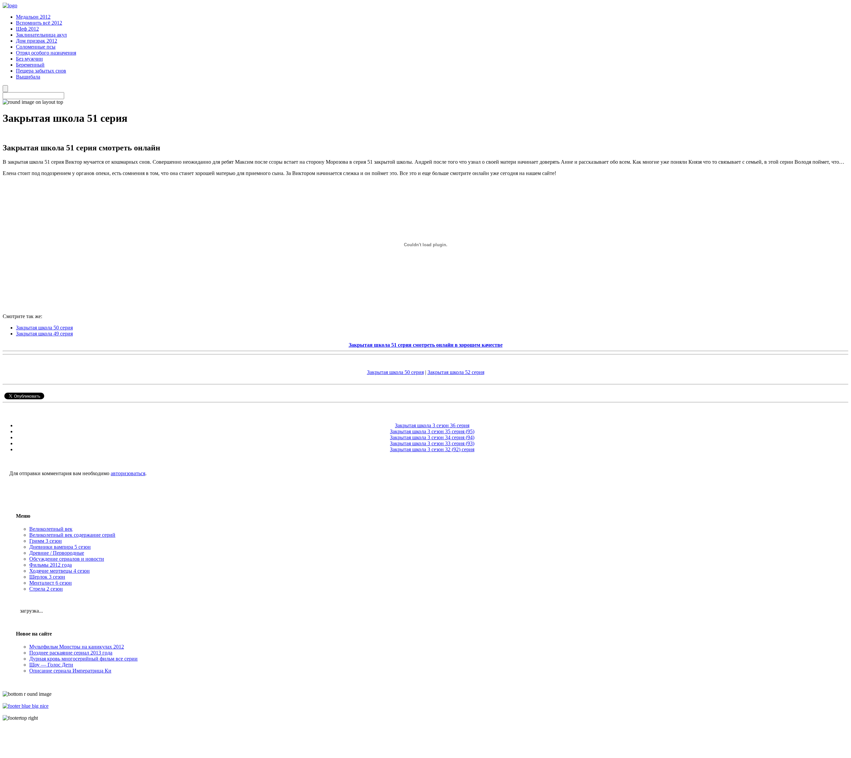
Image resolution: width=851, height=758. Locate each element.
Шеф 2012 (27, 29)
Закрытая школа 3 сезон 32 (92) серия (432, 449)
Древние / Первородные (56, 553)
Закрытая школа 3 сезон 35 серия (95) (432, 431)
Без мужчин (29, 59)
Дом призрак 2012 (36, 41)
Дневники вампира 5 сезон (60, 547)
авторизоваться (128, 473)
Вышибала (28, 77)
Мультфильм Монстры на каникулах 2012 (76, 647)
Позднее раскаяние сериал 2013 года (70, 653)
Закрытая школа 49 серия (44, 333)
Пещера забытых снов (41, 71)
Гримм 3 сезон (45, 541)
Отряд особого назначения (46, 53)
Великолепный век (50, 529)
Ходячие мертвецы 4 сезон (59, 571)
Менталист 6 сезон (50, 583)
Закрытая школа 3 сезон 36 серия (432, 425)
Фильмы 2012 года (50, 565)
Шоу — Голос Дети (51, 664)
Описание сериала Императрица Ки (70, 670)
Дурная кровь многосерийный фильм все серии (83, 659)
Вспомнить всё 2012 (39, 23)
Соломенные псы (36, 47)
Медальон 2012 (33, 17)
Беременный (30, 65)
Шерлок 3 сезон (47, 577)
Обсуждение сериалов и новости (66, 559)
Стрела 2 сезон (46, 589)
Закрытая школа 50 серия (44, 327)
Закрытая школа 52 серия (455, 372)
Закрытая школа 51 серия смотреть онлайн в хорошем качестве (426, 345)
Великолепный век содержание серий (72, 535)
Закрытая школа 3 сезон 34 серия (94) (432, 437)
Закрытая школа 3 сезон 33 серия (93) (432, 443)
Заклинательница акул (41, 35)
